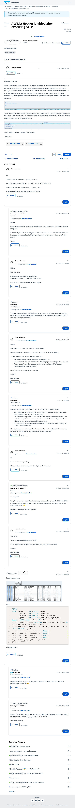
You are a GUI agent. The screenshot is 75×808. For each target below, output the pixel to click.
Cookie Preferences (62, 805)
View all (11, 791)
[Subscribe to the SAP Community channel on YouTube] (39, 800)
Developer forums (52, 13)
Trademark (44, 805)
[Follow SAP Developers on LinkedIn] (42, 800)
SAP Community (8, 6)
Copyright (25, 805)
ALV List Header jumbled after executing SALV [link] (17, 8)
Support (51, 805)
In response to (22, 218)
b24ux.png (12, 647)
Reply (65, 202)
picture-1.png (33, 143)
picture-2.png (15, 143)
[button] (63, 43)
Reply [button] (67, 154)
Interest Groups (23, 6)
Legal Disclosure (35, 805)
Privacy (9, 805)
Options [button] (62, 26)
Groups (16, 6)
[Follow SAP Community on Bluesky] (36, 800)
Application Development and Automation (39, 6)
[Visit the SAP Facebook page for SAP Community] (32, 800)
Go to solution (39, 36)
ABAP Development (10, 52)
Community (15, 2)
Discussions (55, 6)
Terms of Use (17, 805)
